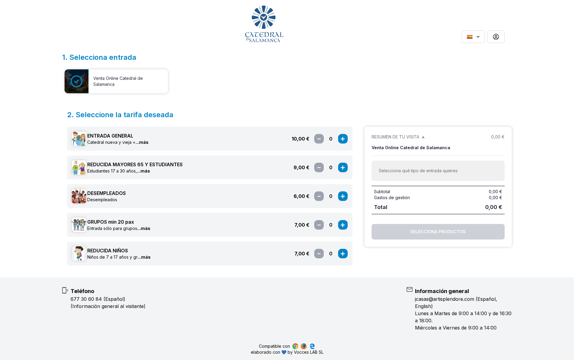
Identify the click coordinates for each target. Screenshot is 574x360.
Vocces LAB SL (308, 352)
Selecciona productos (438, 231)
